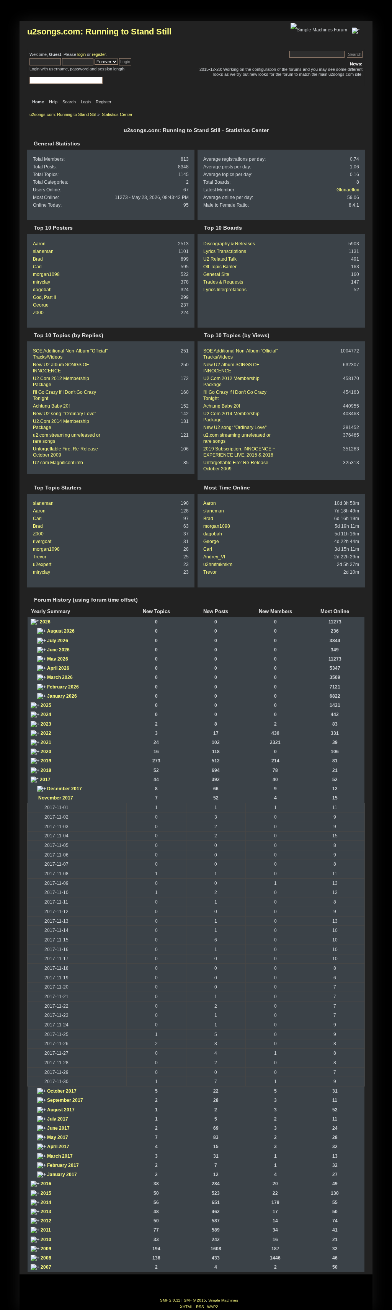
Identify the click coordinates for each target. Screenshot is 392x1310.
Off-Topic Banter (220, 266)
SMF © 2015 (195, 1300)
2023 (46, 724)
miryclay (41, 282)
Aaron (39, 243)
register (99, 54)
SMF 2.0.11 (170, 1300)
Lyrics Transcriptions (224, 251)
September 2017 (65, 1100)
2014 (46, 1202)
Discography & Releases (229, 243)
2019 (46, 760)
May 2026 (57, 659)
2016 (46, 1183)
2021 (46, 742)
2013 (46, 1211)
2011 (46, 1230)
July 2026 (57, 640)
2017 (45, 779)
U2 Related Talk (220, 259)
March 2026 (60, 677)
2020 (46, 751)
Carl (37, 266)
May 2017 (57, 1137)
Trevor (39, 557)
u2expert (42, 564)
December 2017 (64, 788)
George (41, 305)
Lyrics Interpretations (225, 289)
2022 (46, 733)
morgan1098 (46, 274)
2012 (46, 1221)
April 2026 (58, 668)
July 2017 (57, 1119)
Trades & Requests (223, 282)
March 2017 (60, 1156)
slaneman (43, 251)
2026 (45, 622)
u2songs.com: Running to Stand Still (99, 31)
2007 (46, 1267)
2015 (46, 1193)
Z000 (38, 312)
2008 (46, 1258)
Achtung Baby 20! (51, 406)
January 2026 (62, 696)
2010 (46, 1239)
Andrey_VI (214, 557)
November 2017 (55, 798)
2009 (46, 1248)
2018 (46, 770)
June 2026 (58, 650)
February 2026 (63, 687)
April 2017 (58, 1146)
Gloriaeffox (347, 190)
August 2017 (61, 1110)
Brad (38, 259)
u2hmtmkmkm (217, 564)
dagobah (42, 289)
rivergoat (42, 541)
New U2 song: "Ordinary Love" (64, 413)
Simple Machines (223, 1300)
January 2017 (62, 1174)
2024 (46, 714)
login (81, 54)
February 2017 (63, 1165)
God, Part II (44, 297)
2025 (46, 705)
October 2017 (62, 1091)
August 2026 (61, 631)
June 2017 (58, 1128)
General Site (216, 274)
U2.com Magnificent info (58, 462)
